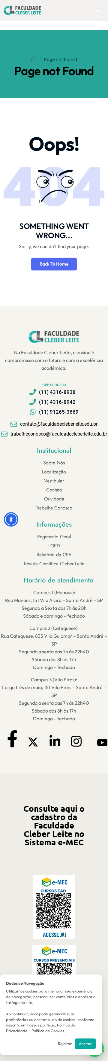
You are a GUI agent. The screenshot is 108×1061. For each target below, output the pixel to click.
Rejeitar (65, 1043)
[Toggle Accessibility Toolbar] (11, 519)
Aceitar (85, 1043)
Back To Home (54, 264)
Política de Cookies (48, 1030)
